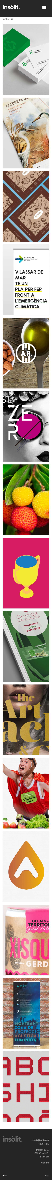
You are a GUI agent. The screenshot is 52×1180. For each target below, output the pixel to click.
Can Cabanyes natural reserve (26, 134)
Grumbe (26, 721)
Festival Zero (26, 428)
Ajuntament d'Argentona (26, 61)
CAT (4, 19)
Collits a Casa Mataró (26, 794)
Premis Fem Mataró (26, 574)
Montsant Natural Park (26, 1015)
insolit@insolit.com (40, 1140)
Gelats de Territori (26, 941)
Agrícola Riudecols (26, 354)
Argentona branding (26, 868)
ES (8, 19)
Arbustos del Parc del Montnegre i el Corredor (26, 501)
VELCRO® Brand (26, 1088)
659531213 (44, 1144)
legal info (45, 1162)
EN (12, 19)
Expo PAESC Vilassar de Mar (26, 281)
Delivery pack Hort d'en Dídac (26, 207)
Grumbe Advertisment (26, 648)
